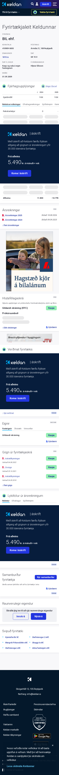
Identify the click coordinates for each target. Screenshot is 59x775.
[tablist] (30, 104)
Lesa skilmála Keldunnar (20, 766)
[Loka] (30, 745)
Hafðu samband (11, 715)
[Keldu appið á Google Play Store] (42, 736)
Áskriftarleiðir (9, 704)
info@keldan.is (34, 694)
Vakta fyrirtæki (47, 12)
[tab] (11, 104)
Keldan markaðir (11, 730)
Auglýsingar (9, 709)
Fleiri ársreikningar (11, 225)
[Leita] (32, 4)
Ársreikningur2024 (13, 220)
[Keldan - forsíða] (17, 134)
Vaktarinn (8, 724)
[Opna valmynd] (55, 4)
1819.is (5, 57)
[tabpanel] (29, 435)
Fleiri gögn (8, 485)
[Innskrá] (36, 4)
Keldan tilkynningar (12, 735)
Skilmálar (38, 709)
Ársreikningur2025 (13, 215)
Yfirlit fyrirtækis (9, 12)
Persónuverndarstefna (45, 704)
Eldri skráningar (10, 328)
